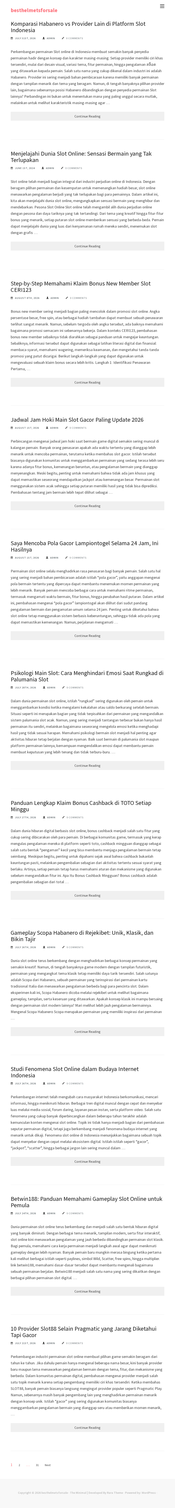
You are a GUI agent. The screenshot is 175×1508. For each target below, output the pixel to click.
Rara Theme (115, 1493)
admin (51, 38)
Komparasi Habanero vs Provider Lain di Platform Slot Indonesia (78, 27)
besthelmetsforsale (34, 10)
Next (48, 1465)
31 (37, 1465)
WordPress (149, 1493)
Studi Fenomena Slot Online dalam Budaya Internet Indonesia (75, 1072)
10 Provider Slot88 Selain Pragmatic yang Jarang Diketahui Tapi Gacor (83, 1332)
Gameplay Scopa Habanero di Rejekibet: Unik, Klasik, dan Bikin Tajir (82, 936)
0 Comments (74, 38)
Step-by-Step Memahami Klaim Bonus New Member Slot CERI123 (81, 287)
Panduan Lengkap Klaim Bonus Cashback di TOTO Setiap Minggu (81, 806)
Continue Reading (87, 116)
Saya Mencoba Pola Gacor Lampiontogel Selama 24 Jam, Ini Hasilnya (84, 546)
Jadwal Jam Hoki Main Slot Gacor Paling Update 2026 (77, 419)
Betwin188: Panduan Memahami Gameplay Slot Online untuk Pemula (86, 1202)
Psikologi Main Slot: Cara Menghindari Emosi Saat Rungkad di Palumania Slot (87, 676)
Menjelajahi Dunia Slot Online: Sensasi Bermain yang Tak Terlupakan (81, 157)
